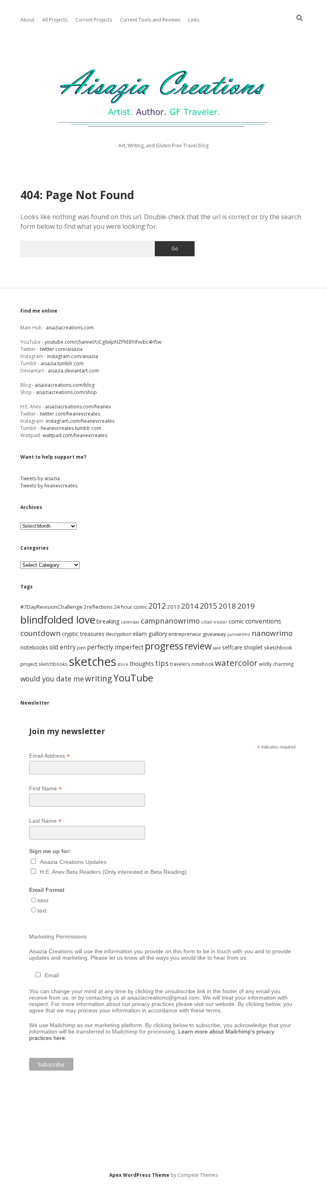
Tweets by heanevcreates (48, 485)
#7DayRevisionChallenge (51, 606)
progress (164, 645)
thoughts (142, 663)
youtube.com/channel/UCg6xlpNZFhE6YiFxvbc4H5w (103, 342)
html (42, 900)
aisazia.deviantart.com (74, 370)
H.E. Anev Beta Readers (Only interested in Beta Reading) (113, 872)
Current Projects (93, 19)
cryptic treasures (83, 634)
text (42, 910)
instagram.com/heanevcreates (80, 421)
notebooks (34, 647)
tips (162, 663)
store (123, 664)
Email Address (49, 756)
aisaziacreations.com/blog (65, 385)
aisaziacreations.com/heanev (78, 406)
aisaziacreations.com (70, 327)
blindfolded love (57, 619)
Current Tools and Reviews (150, 19)
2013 (173, 606)
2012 (157, 605)
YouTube (133, 677)
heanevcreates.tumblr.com (71, 428)
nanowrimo (272, 633)
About (27, 19)
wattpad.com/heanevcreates (75, 435)
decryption (119, 634)
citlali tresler (214, 622)
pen (81, 647)
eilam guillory (150, 634)
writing (98, 678)
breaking (108, 621)
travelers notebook (192, 664)
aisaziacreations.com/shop (66, 392)
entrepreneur (184, 634)
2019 (246, 606)
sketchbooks (53, 664)
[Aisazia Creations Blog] (163, 132)
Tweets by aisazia (40, 478)
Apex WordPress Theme (139, 1175)
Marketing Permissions (58, 936)
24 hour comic (130, 607)
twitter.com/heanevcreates (70, 413)
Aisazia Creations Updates (73, 862)
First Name (45, 788)
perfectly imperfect (115, 647)
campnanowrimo (170, 621)
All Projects (54, 19)
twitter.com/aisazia (61, 349)
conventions (263, 621)
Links (193, 19)
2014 (190, 606)
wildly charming (276, 664)
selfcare (232, 647)
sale (217, 648)
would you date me (52, 678)
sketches (92, 661)
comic (236, 621)
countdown (40, 633)
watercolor (236, 662)
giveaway (214, 634)
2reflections (98, 606)
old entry (62, 647)
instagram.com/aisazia (72, 356)
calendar (130, 622)
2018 (227, 606)
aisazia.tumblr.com (62, 363)
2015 (208, 605)
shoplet (253, 647)
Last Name (45, 821)
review (198, 646)
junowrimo (238, 634)
